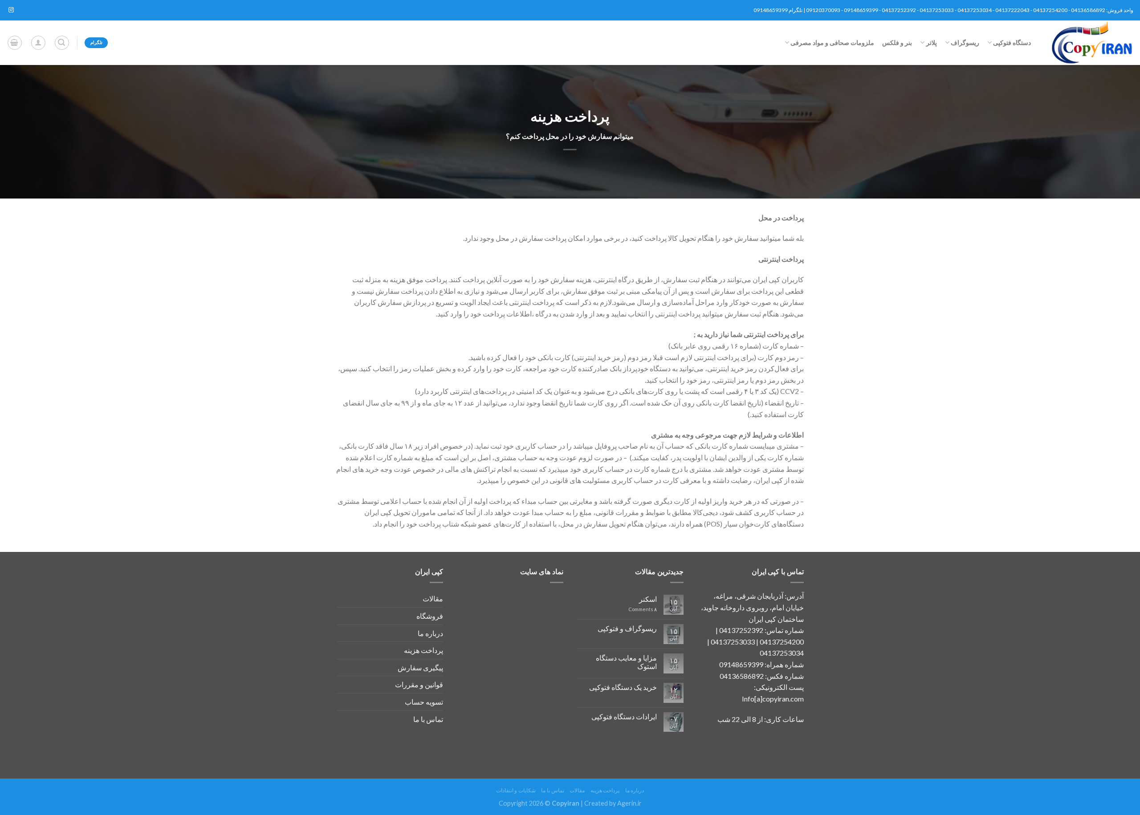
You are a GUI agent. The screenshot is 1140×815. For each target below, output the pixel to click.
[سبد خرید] (15, 43)
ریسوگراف (965, 42)
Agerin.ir (629, 803)
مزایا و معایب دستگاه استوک (626, 661)
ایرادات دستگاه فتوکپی (624, 716)
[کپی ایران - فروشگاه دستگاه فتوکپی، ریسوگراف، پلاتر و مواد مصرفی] (1088, 42)
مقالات (433, 598)
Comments (642, 609)
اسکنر (648, 599)
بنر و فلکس (897, 42)
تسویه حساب (424, 701)
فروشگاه (429, 616)
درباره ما (430, 633)
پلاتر (931, 42)
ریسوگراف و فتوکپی (627, 628)
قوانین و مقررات (419, 684)
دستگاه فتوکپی (1012, 42)
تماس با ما (428, 719)
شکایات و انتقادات (516, 790)
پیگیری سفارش (420, 667)
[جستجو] (62, 43)
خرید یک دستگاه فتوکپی (623, 687)
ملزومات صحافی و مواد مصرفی (832, 42)
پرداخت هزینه (423, 650)
